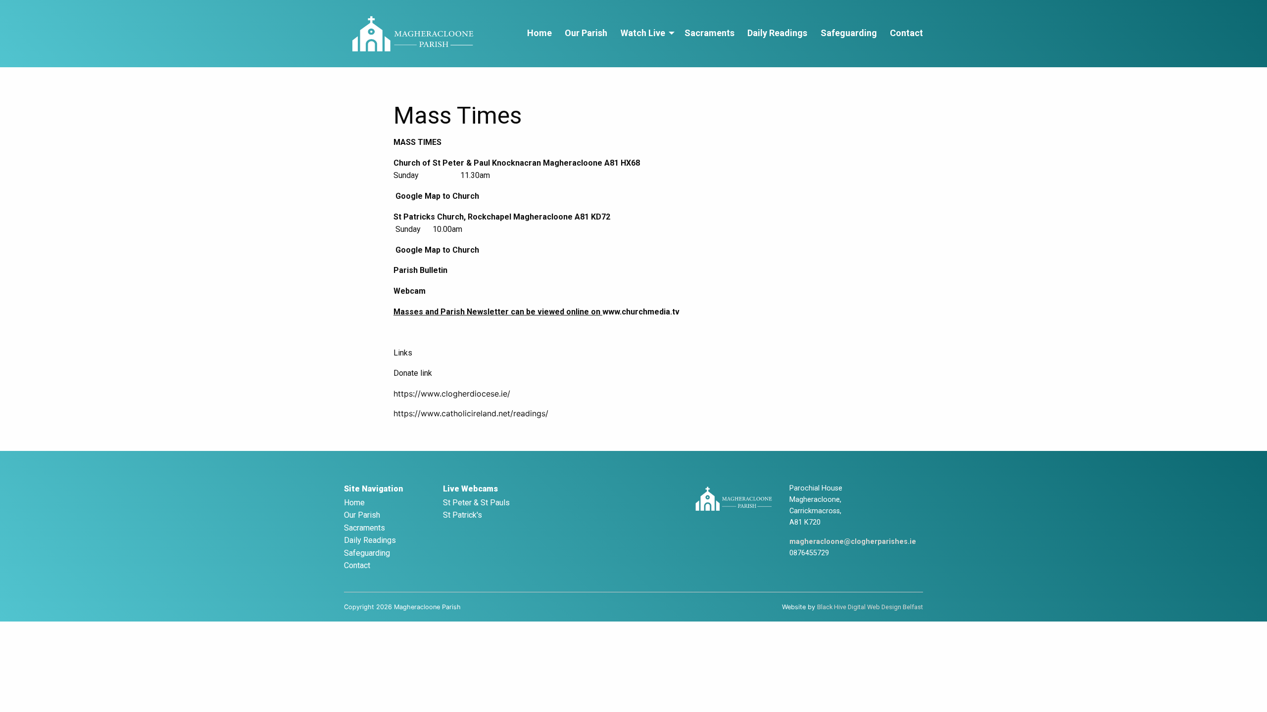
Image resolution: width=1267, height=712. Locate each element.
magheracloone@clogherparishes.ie (852, 541)
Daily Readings (777, 33)
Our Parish (586, 33)
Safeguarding (849, 33)
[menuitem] (539, 33)
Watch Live (643, 33)
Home (539, 33)
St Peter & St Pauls (476, 502)
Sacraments (709, 33)
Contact (906, 33)
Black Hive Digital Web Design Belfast (870, 607)
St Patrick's (462, 515)
